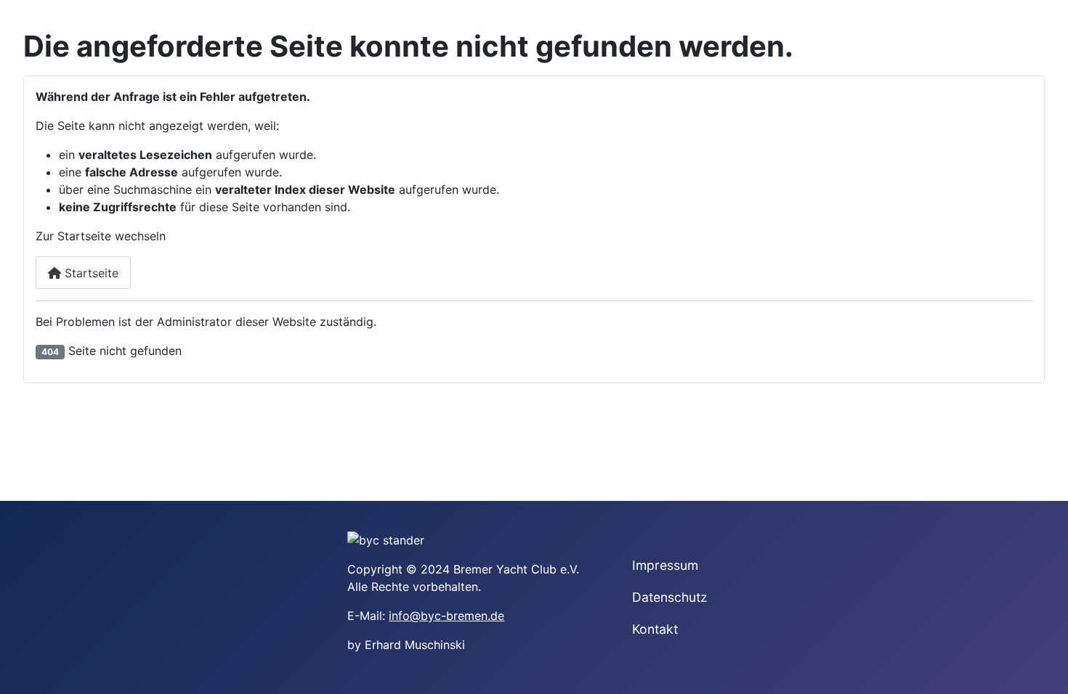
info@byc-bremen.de (446, 615)
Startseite (89, 273)
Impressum (665, 565)
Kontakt (655, 629)
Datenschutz (670, 597)
